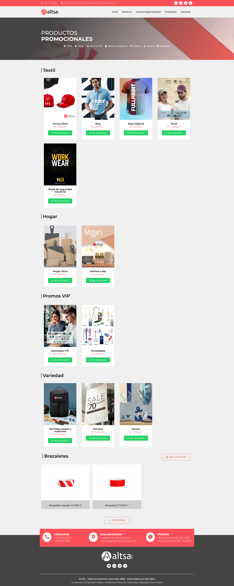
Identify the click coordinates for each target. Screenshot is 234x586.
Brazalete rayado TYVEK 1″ (65, 505)
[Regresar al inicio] (52, 12)
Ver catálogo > (60, 126)
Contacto (186, 12)
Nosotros (127, 12)
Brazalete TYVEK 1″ (117, 505)
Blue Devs (150, 579)
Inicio (115, 12)
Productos (171, 12)
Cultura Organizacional (148, 12)
